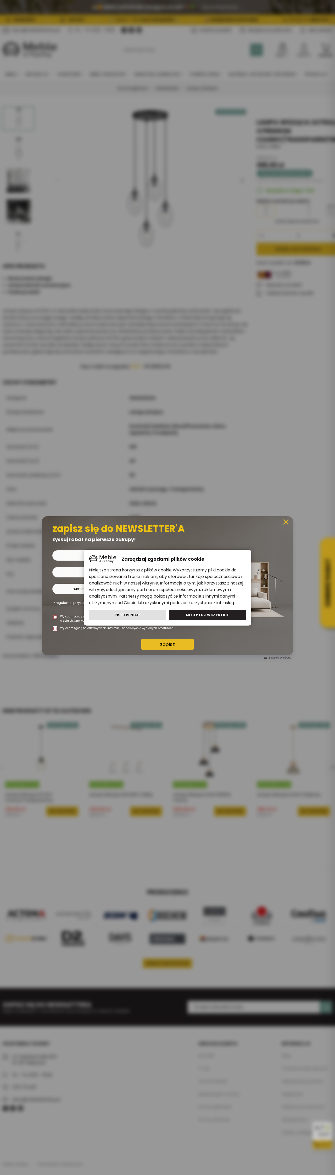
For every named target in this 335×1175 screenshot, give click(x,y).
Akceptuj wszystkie (207, 615)
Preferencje (128, 615)
